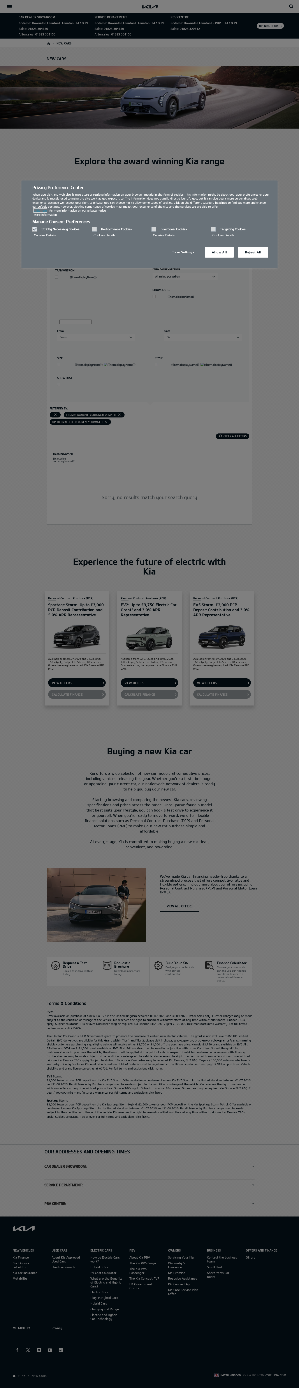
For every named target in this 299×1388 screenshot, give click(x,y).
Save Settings (183, 252)
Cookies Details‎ (45, 235)
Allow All (219, 252)
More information (45, 214)
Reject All (253, 252)
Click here (40, 210)
